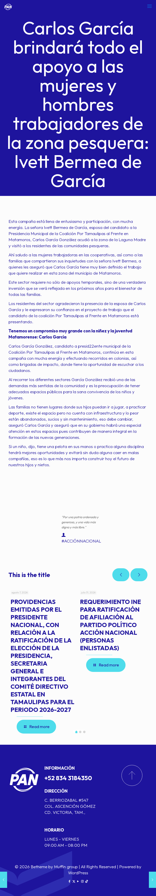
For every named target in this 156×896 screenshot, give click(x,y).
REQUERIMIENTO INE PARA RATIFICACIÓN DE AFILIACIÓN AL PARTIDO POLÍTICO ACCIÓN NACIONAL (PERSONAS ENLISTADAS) (110, 625)
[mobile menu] (149, 6)
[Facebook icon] (69, 881)
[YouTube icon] (78, 881)
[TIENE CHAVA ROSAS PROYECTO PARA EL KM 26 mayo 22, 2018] (152, 880)
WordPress (78, 872)
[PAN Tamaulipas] (8, 6)
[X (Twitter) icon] (73, 881)
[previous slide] (120, 574)
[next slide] (138, 574)
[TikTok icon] (86, 881)
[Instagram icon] (82, 881)
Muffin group (66, 866)
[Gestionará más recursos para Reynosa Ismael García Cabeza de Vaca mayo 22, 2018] (3, 880)
